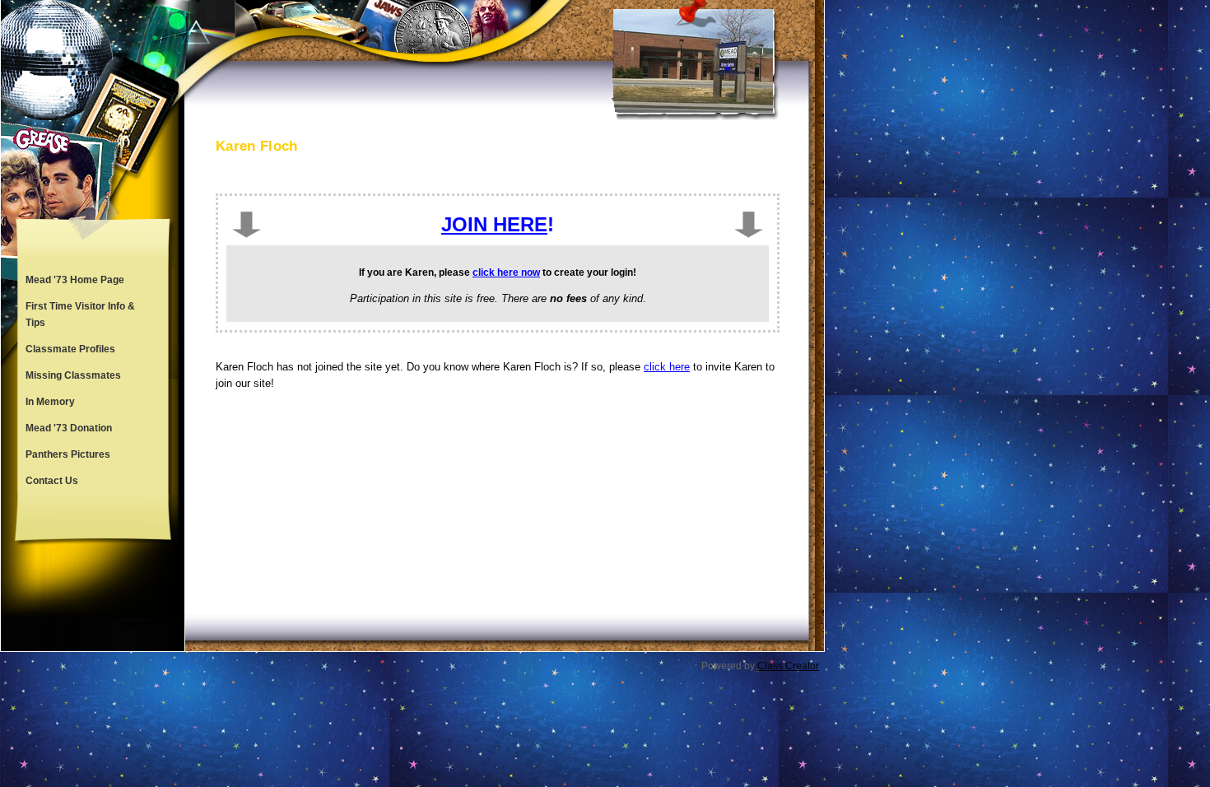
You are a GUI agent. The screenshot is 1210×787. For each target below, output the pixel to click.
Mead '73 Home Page (75, 280)
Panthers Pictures (68, 454)
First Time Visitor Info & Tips (80, 314)
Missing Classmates (73, 375)
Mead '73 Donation (69, 428)
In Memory (50, 401)
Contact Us (52, 481)
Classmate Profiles (70, 349)
